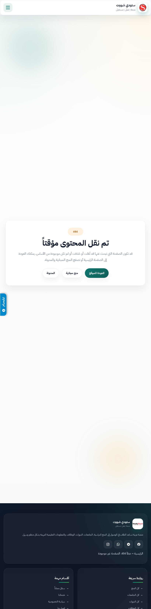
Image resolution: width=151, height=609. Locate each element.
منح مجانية (72, 273)
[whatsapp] (118, 544)
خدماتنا (61, 595)
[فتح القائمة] (7, 7)
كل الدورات (134, 601)
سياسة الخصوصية (56, 601)
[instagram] (108, 544)
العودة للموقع (96, 273)
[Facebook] (139, 544)
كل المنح (135, 588)
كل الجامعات (133, 595)
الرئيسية (138, 553)
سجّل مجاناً (60, 588)
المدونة (51, 273)
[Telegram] (128, 544)
